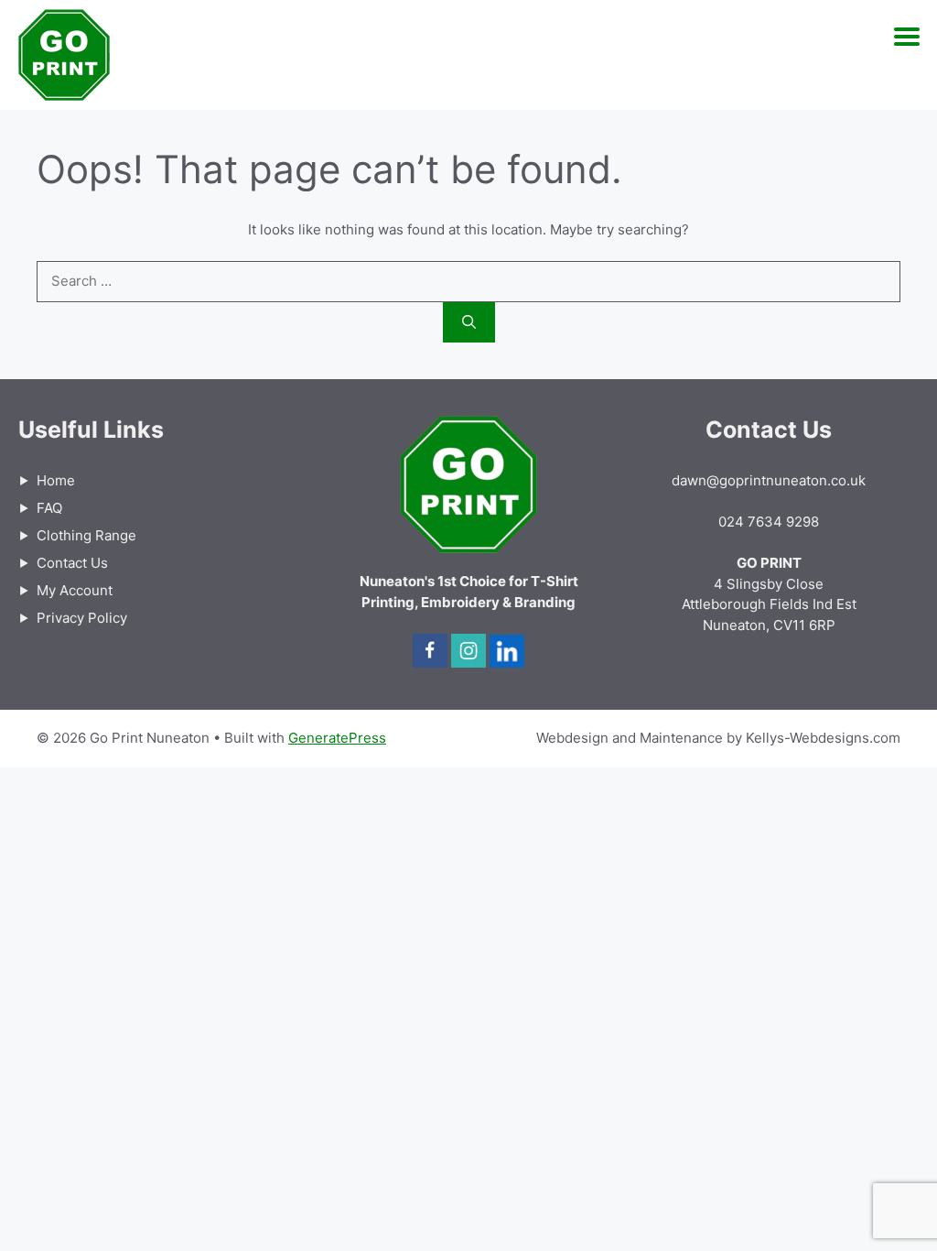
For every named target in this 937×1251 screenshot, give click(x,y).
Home (56, 480)
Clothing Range (86, 535)
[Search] (469, 322)
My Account (75, 590)
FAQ (49, 508)
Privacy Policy (82, 617)
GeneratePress (337, 737)
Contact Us (72, 562)
